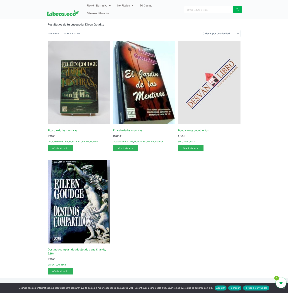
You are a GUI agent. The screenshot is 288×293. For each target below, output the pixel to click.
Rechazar (235, 287)
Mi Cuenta (146, 5)
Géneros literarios (98, 13)
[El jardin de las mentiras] (79, 82)
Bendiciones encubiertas (193, 130)
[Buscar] (237, 9)
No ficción (123, 5)
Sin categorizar (187, 141)
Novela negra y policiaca (83, 141)
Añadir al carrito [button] (60, 148)
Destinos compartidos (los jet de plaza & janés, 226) (77, 251)
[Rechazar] (284, 288)
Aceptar (220, 287)
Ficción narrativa (97, 5)
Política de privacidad (256, 287)
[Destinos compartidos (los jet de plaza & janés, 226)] (79, 201)
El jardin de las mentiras (62, 130)
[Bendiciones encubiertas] (209, 82)
